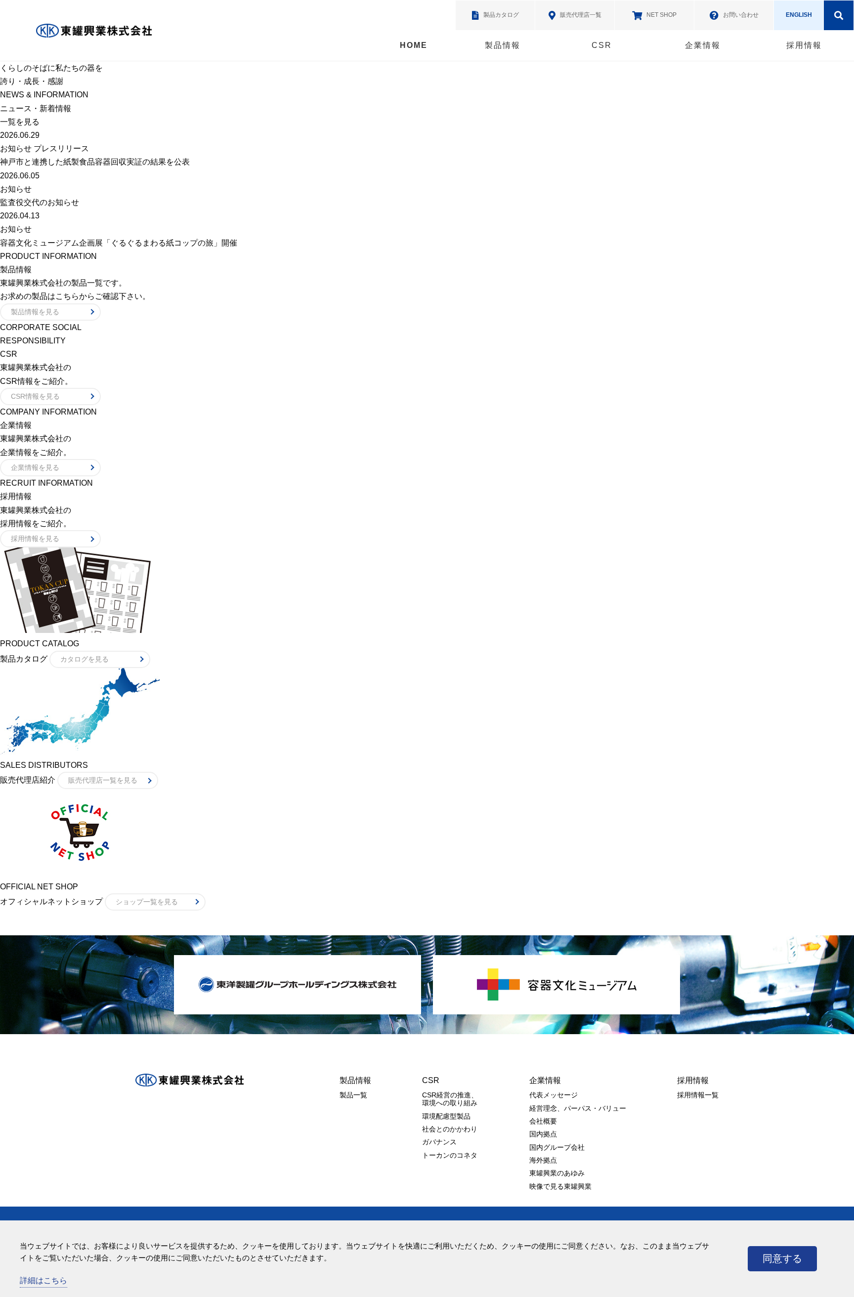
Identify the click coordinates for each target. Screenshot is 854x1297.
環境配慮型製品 (446, 1116)
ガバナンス (439, 1142)
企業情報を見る (35, 467)
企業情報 (703, 45)
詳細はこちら (43, 1280)
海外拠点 (543, 1160)
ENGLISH (799, 14)
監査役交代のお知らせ (39, 202)
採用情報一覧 (698, 1095)
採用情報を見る (35, 539)
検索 (839, 15)
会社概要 (543, 1121)
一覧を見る (20, 122)
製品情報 (502, 45)
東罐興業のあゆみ (557, 1173)
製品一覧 (353, 1095)
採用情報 (804, 45)
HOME (413, 45)
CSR (602, 45)
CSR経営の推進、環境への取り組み (450, 1099)
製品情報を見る (35, 312)
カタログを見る (84, 659)
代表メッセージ (553, 1095)
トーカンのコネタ (449, 1155)
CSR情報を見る (35, 396)
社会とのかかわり (449, 1129)
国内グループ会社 (557, 1147)
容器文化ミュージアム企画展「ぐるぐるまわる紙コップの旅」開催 (118, 243)
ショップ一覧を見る (147, 902)
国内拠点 (543, 1134)
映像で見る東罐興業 (560, 1186)
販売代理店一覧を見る (102, 780)
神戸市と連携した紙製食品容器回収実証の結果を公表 (95, 162)
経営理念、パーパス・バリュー (577, 1108)
